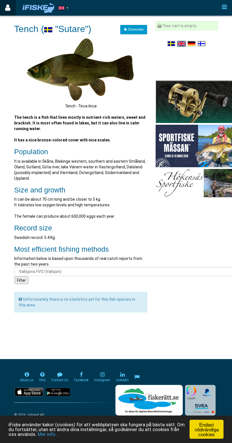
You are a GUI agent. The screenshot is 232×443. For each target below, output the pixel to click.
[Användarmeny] (8, 8)
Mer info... (48, 434)
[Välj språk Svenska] (172, 43)
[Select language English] (182, 43)
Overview (135, 29)
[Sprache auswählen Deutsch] (192, 43)
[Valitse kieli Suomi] (202, 43)
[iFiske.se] (38, 8)
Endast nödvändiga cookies (207, 429)
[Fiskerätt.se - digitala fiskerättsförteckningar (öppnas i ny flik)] (149, 400)
